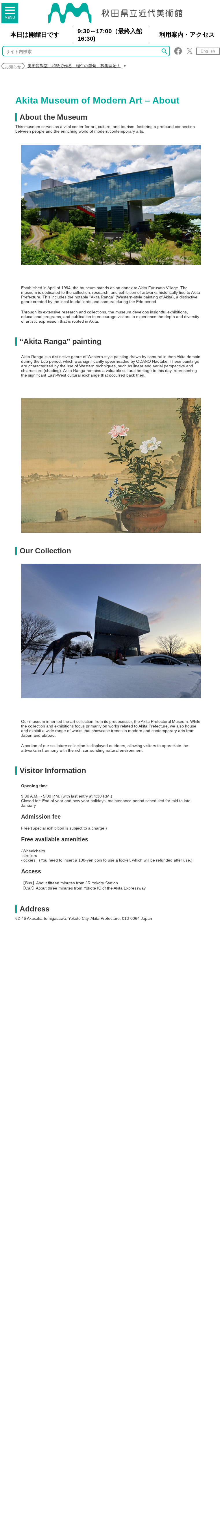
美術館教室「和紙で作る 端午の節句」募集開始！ (74, 65)
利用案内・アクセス (187, 34)
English (208, 51)
